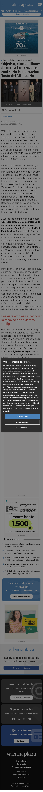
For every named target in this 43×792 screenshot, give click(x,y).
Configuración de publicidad (29, 403)
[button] (21, 427)
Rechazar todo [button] (22, 422)
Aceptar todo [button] (22, 417)
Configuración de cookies (21, 408)
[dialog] (21, 395)
